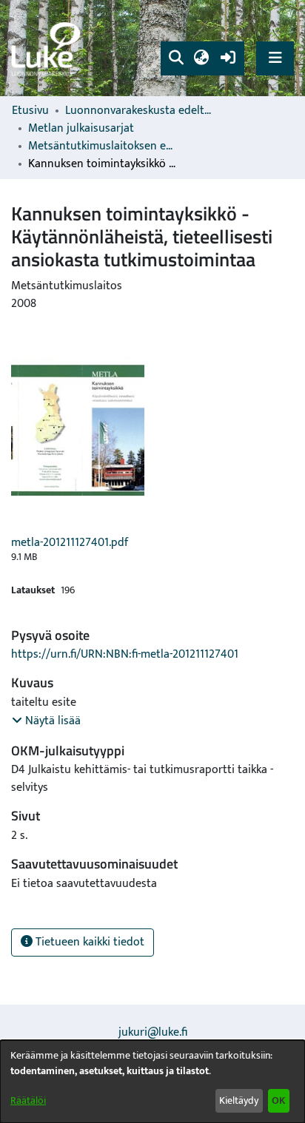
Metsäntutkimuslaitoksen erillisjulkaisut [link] (102, 146)
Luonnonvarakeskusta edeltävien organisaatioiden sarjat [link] (139, 111)
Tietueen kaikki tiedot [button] (88, 942)
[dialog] (152, 1081)
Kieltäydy (238, 1100)
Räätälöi (28, 1100)
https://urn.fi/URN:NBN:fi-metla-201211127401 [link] (124, 654)
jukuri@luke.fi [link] (152, 1032)
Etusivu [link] (30, 111)
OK (278, 1100)
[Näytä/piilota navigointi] (275, 58)
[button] (176, 58)
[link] (48, 48)
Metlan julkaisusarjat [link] (81, 129)
